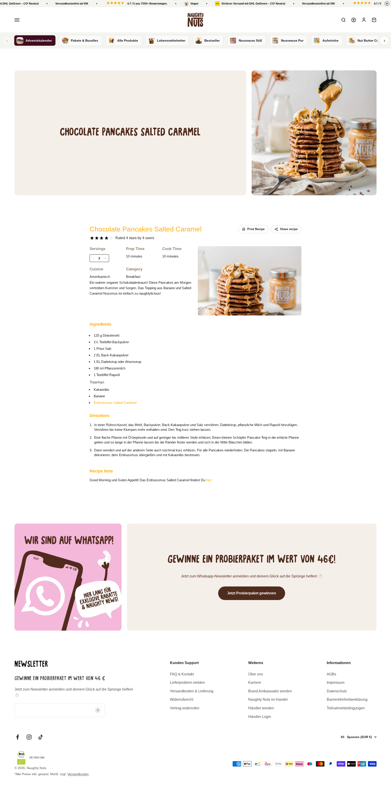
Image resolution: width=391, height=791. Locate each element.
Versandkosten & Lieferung (191, 691)
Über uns (255, 674)
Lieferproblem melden (187, 682)
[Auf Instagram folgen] (29, 737)
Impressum (335, 682)
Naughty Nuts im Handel (268, 699)
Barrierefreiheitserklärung (347, 699)
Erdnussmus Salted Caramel (115, 403)
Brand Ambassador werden (270, 691)
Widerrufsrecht (181, 699)
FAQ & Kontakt (182, 674)
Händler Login (259, 717)
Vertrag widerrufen (184, 708)
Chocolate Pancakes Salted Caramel (146, 229)
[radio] (92, 238)
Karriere (254, 682)
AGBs (331, 674)
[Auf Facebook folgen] (17, 737)
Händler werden (261, 708)
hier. (209, 480)
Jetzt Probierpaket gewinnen (251, 593)
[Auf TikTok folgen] (41, 737)
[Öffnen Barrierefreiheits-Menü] (353, 19)
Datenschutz (337, 691)
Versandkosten (78, 774)
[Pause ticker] (387, 3)
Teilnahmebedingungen (346, 708)
